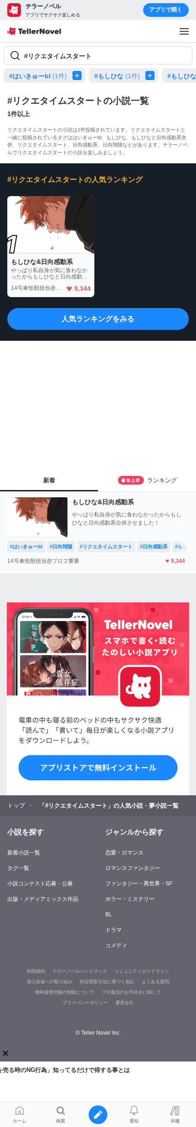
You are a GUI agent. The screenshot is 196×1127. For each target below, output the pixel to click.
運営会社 (124, 1002)
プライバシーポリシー (85, 1002)
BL (108, 914)
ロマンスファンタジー (132, 868)
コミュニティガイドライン (141, 971)
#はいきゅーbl (38, 76)
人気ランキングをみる (98, 319)
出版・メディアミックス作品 (42, 899)
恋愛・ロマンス (124, 852)
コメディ (116, 945)
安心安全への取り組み (49, 981)
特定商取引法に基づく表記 (107, 981)
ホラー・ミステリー (130, 899)
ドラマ (113, 930)
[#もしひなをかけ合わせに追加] (151, 75)
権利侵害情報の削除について (64, 992)
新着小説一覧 (23, 852)
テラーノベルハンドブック (79, 971)
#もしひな (117, 76)
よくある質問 (155, 981)
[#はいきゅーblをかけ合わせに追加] (78, 75)
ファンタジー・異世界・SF (138, 883)
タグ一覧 (18, 868)
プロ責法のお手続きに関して (131, 992)
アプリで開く (166, 9)
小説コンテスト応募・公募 (40, 883)
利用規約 (36, 971)
